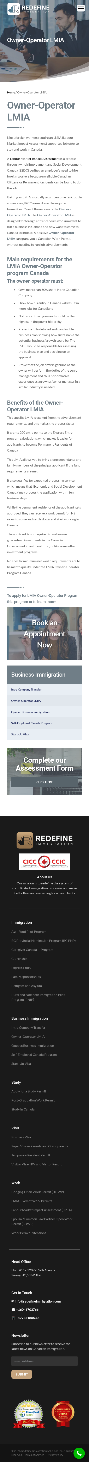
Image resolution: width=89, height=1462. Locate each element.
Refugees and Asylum (26, 986)
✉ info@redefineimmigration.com (36, 1301)
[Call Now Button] (79, 1453)
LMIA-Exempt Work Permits (31, 1201)
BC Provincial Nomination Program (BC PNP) (43, 940)
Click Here (44, 782)
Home (11, 92)
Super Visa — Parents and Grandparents (39, 1146)
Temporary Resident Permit (30, 1155)
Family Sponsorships (26, 976)
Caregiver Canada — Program (32, 949)
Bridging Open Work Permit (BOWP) (37, 1192)
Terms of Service (34, 1454)
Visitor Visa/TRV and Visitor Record (37, 1164)
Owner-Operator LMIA (26, 700)
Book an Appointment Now (44, 633)
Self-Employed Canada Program (31, 723)
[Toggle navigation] (81, 8)
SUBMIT (22, 1374)
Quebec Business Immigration (30, 712)
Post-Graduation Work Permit (33, 1100)
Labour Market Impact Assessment (35, 158)
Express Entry (21, 967)
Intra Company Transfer (26, 689)
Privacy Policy (55, 1454)
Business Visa (21, 1137)
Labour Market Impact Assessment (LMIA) (41, 1210)
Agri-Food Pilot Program (28, 931)
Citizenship (19, 958)
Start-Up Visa (20, 734)
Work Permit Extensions (28, 1233)
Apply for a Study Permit (28, 1091)
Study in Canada (23, 1109)
